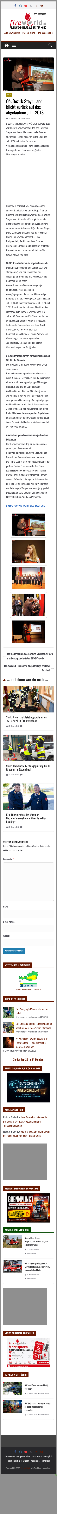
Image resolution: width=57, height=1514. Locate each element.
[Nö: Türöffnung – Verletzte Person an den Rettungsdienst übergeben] (12, 1410)
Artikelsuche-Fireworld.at (40, 1461)
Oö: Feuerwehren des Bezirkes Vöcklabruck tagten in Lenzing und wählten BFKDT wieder (30, 656)
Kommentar (8, 859)
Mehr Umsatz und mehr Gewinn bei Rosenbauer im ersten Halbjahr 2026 (27, 1133)
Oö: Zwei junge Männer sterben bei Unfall (32, 1011)
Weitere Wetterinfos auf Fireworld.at (28, 989)
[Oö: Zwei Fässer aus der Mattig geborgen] (12, 1390)
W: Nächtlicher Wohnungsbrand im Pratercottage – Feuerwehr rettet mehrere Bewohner (32, 1042)
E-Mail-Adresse (9, 922)
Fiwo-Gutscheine (45, 33)
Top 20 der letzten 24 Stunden (18, 1461)
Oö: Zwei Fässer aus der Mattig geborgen (37, 1387)
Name (5, 907)
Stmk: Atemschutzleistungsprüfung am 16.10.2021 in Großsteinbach (26, 719)
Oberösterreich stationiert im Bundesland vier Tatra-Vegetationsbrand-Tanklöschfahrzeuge (25, 1121)
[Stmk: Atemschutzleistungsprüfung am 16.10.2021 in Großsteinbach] (28, 688)
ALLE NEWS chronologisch (42, 1456)
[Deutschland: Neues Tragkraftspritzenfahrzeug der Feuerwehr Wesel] (12, 1246)
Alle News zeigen (12, 33)
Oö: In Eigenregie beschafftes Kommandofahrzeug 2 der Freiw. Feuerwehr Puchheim (37, 1267)
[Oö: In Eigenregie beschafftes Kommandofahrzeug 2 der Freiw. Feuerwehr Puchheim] (12, 1272)
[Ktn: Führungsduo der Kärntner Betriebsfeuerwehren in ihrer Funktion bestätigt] (28, 785)
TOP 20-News (29, 33)
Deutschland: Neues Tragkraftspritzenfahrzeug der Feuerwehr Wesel (36, 1241)
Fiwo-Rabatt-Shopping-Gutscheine (17, 1456)
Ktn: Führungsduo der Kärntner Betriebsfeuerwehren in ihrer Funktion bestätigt (26, 818)
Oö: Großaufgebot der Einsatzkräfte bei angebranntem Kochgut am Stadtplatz (34, 1026)
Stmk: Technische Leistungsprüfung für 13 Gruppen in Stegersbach (28, 768)
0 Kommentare (25, 118)
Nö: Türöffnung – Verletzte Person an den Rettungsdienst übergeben (38, 1407)
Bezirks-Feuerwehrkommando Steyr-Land (25, 505)
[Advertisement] (25, 1162)
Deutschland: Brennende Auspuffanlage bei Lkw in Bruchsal (27, 668)
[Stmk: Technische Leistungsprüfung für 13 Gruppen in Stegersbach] (28, 737)
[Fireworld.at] (6, 45)
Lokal (9, 94)
